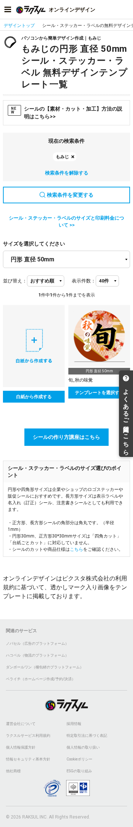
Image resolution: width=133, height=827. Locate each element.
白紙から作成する (34, 396)
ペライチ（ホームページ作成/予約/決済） (40, 679)
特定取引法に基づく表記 (86, 735)
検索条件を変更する (70, 195)
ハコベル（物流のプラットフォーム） (37, 655)
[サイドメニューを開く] (8, 9)
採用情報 (73, 724)
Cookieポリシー (79, 759)
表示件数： (84, 281)
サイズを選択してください (34, 244)
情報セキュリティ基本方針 (28, 759)
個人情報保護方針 (20, 747)
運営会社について (20, 724)
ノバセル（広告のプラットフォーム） (37, 643)
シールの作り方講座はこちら (66, 437)
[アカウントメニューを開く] (125, 9)
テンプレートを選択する (99, 392)
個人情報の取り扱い (83, 747)
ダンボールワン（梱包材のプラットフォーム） (44, 667)
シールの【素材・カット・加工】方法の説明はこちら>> (66, 112)
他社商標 (13, 771)
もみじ (62, 156)
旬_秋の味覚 (80, 380)
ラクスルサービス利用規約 (28, 735)
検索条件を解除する (66, 173)
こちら (76, 549)
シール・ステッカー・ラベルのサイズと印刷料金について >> (66, 221)
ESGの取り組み (79, 771)
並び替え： (15, 281)
